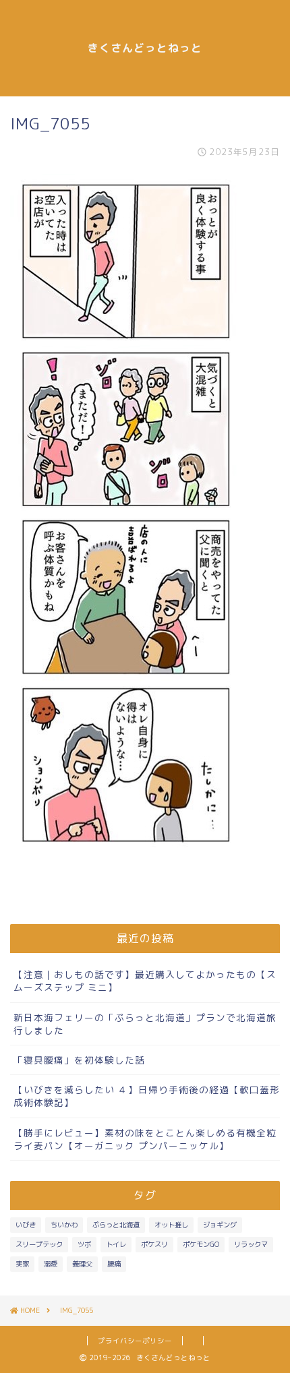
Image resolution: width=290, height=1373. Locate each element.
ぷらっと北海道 (116, 1224)
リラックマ (251, 1244)
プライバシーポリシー (135, 1340)
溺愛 (50, 1264)
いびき (26, 1224)
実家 (22, 1264)
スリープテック (39, 1244)
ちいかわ (64, 1224)
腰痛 (114, 1264)
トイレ (116, 1244)
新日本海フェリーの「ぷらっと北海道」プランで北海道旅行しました (145, 1024)
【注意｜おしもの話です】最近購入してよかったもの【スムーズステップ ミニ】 (145, 981)
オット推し (171, 1224)
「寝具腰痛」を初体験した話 (79, 1060)
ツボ (84, 1244)
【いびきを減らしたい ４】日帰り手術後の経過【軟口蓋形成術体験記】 (146, 1096)
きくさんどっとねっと (145, 48)
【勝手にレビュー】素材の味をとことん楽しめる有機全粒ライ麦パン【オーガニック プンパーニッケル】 (145, 1139)
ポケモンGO (201, 1244)
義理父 (82, 1264)
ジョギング (220, 1224)
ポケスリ (154, 1244)
